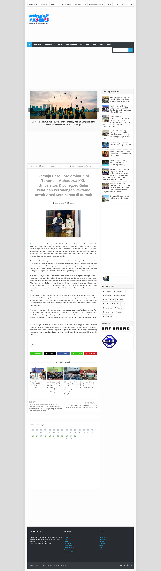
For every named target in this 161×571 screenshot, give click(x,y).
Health (101, 545)
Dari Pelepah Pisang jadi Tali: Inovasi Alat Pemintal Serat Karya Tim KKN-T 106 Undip (87, 385)
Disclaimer (67, 4)
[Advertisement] (94, 24)
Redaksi (34, 4)
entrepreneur (109, 312)
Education (70, 203)
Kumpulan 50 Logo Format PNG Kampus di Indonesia (119, 197)
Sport (125, 304)
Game (66, 541)
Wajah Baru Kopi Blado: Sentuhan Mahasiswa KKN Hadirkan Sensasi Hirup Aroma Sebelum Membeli (120, 109)
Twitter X (52, 354)
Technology (108, 308)
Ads (109, 4)
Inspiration (102, 543)
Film (106, 300)
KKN (113, 300)
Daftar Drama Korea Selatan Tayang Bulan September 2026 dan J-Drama (121, 154)
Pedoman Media (97, 4)
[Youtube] (127, 565)
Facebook (65, 354)
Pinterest (92, 354)
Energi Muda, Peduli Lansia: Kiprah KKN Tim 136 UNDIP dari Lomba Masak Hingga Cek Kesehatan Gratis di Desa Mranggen (54, 387)
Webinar (119, 308)
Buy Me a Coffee (69, 552)
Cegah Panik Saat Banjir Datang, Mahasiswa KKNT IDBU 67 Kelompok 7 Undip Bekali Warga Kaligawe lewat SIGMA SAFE (116, 135)
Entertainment (120, 296)
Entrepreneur (103, 539)
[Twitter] (125, 565)
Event (100, 548)
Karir (100, 550)
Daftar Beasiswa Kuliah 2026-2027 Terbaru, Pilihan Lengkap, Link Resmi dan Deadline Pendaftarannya (63, 123)
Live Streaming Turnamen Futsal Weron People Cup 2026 (121, 144)
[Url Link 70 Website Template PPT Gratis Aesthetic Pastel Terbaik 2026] (38, 373)
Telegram (79, 354)
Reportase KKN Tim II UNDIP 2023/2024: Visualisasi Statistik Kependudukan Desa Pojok (81, 406)
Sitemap (45, 4)
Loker (121, 300)
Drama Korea (120, 291)
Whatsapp (38, 354)
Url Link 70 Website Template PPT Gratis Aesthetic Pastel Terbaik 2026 (36, 385)
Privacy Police (68, 545)
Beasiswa (108, 291)
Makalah (116, 304)
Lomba (107, 304)
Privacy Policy (81, 4)
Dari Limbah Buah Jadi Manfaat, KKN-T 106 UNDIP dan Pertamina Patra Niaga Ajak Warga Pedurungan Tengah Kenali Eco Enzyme (116, 188)
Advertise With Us (70, 550)
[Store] (121, 565)
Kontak (55, 4)
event (120, 312)
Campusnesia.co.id (37, 244)
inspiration (108, 316)
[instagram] (130, 565)
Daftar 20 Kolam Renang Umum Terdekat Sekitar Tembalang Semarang (118, 162)
